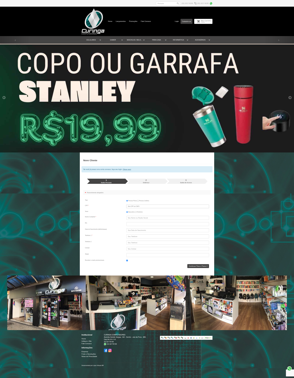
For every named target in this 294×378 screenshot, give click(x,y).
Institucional (87, 335)
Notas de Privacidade (89, 356)
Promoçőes (133, 21)
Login (177, 21)
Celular (87, 248)
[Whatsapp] (211, 3)
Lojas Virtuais (97, 365)
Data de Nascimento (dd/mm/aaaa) (96, 229)
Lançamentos (121, 21)
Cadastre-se (186, 21)
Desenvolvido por (87, 365)
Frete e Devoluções (89, 354)
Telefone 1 (88, 235)
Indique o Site (87, 341)
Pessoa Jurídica (144, 201)
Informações (87, 348)
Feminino (139, 212)
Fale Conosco (146, 21)
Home (110, 21)
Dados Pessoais (106, 181)
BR (103, 365)
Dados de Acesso (186, 181)
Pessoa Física (132, 201)
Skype (87, 254)
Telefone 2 (88, 241)
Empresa (85, 351)
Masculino (131, 212)
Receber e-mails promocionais (94, 260)
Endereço (146, 181)
